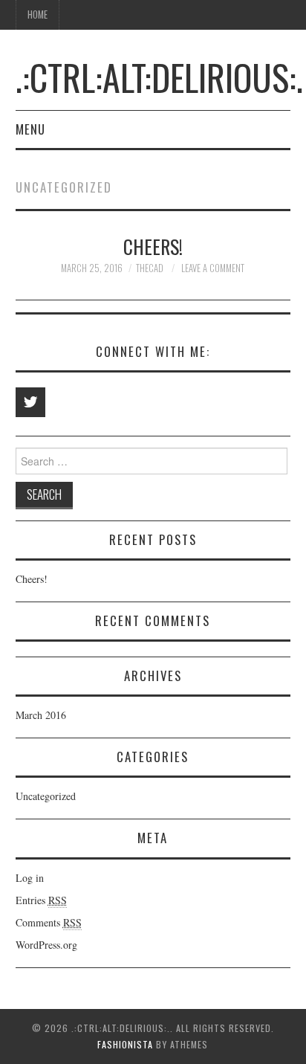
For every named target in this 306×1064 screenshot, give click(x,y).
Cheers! (153, 246)
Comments (49, 922)
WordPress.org (46, 945)
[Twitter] (30, 402)
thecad (149, 268)
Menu (30, 129)
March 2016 (41, 715)
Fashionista (125, 1044)
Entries (41, 900)
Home (37, 14)
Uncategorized (46, 796)
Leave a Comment (212, 268)
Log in (30, 878)
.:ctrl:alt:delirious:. (159, 77)
